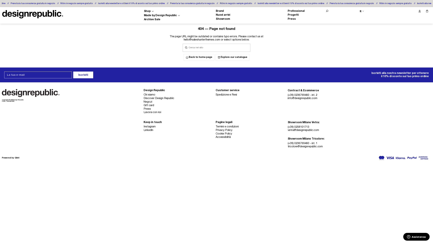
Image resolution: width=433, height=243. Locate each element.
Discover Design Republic (159, 98)
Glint (17, 158)
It (360, 11)
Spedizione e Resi (226, 95)
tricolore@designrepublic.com (305, 146)
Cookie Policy (224, 134)
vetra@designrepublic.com (303, 130)
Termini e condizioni (227, 127)
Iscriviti (83, 75)
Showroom (223, 19)
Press (292, 19)
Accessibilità (223, 137)
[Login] (419, 11)
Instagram (150, 127)
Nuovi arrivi (223, 15)
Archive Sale (152, 19)
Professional (296, 11)
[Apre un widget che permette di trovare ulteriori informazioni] (416, 237)
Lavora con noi (152, 112)
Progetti (293, 15)
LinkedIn (148, 130)
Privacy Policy (224, 130)
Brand (220, 11)
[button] (327, 11)
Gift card (149, 105)
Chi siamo (149, 95)
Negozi (148, 102)
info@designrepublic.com (302, 98)
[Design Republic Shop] (32, 14)
